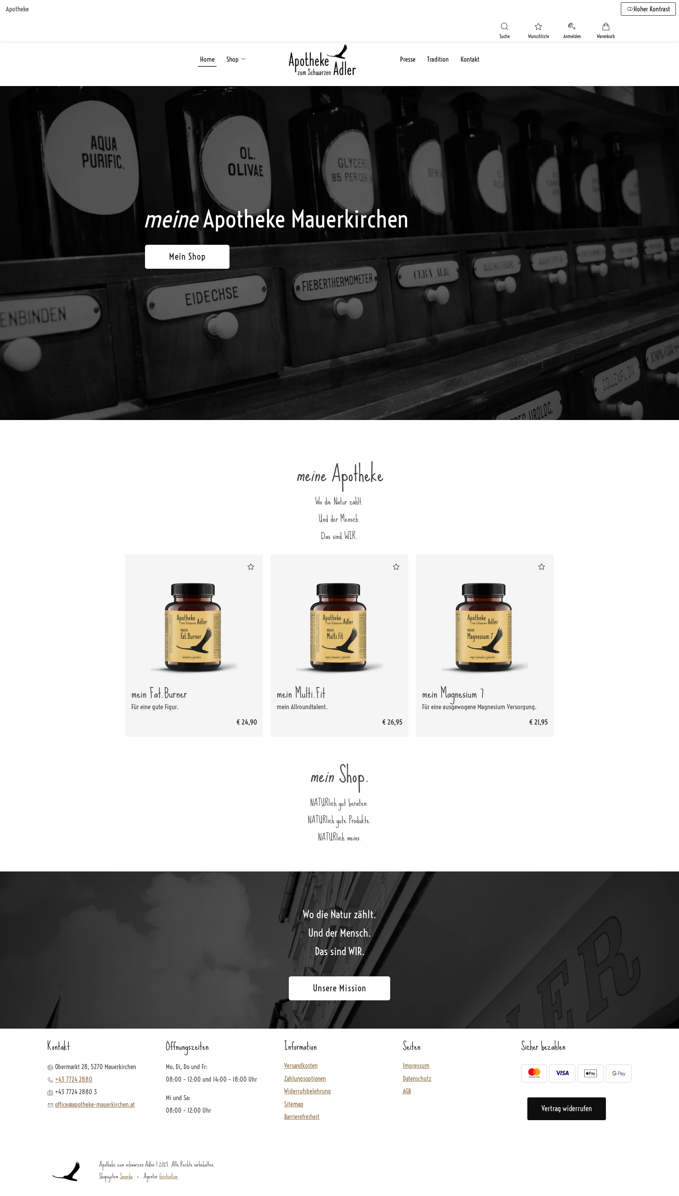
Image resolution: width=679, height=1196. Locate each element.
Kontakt (470, 59)
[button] (504, 32)
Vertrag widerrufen (566, 1108)
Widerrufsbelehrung (307, 1091)
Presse (407, 59)
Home (207, 59)
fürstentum (168, 1176)
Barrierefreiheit (301, 1117)
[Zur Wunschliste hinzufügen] (250, 566)
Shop (233, 59)
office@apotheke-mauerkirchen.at (95, 1104)
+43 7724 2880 (73, 1079)
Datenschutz (417, 1078)
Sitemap (293, 1104)
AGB (407, 1091)
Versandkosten (300, 1065)
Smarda (126, 1176)
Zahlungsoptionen (305, 1078)
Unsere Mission (339, 988)
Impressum (416, 1065)
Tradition (438, 59)
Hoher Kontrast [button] (651, 9)
